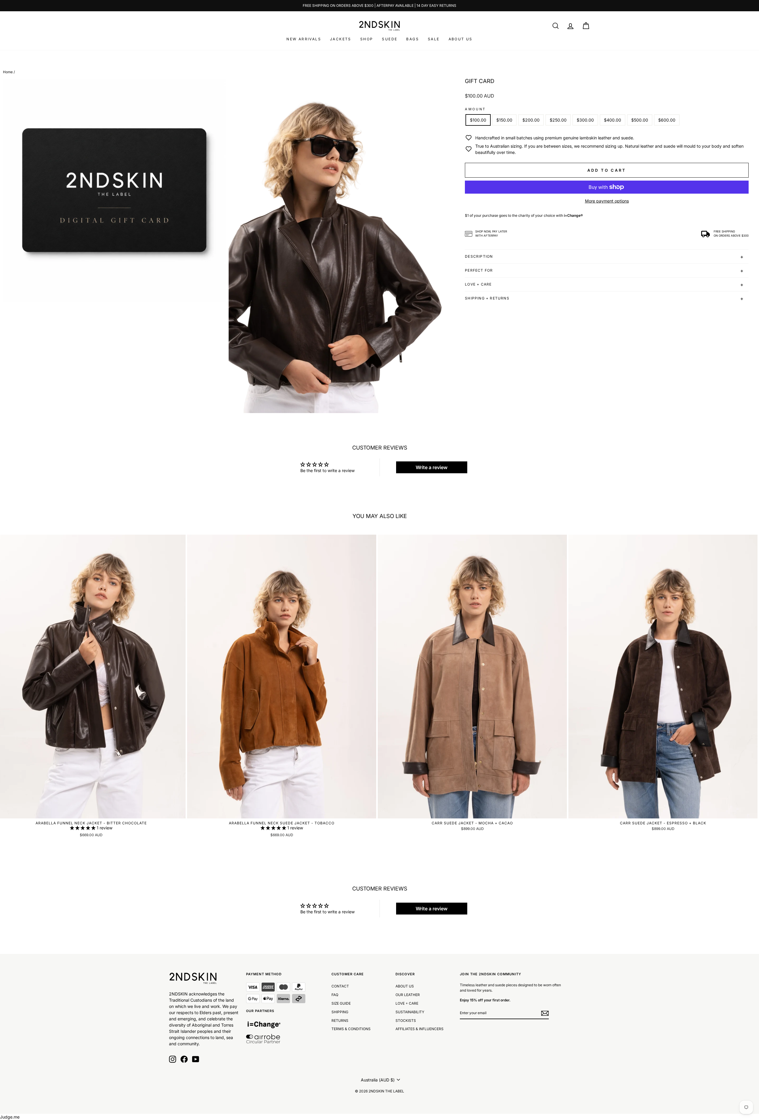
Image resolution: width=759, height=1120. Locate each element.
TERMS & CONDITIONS (351, 1029)
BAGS (412, 39)
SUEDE (389, 39)
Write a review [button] (431, 467)
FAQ (334, 994)
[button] (83, 827)
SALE (434, 39)
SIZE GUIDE (341, 1003)
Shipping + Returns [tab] (487, 298)
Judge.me (10, 1116)
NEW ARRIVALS (303, 39)
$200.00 (531, 119)
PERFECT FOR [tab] (479, 270)
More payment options (607, 200)
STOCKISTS (406, 1020)
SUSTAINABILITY (410, 1012)
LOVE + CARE (407, 1003)
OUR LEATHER (408, 994)
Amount (475, 109)
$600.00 (666, 119)
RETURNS (339, 1020)
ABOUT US (461, 39)
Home (8, 72)
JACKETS (340, 39)
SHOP (366, 39)
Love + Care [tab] (478, 284)
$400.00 (612, 119)
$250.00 (558, 119)
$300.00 (585, 119)
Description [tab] (479, 256)
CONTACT (340, 986)
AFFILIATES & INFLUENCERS (420, 1029)
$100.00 (478, 119)
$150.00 (504, 119)
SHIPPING (339, 1012)
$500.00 (639, 119)
